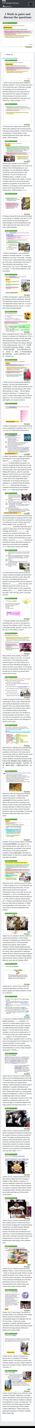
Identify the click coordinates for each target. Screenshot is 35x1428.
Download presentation (10, 58)
